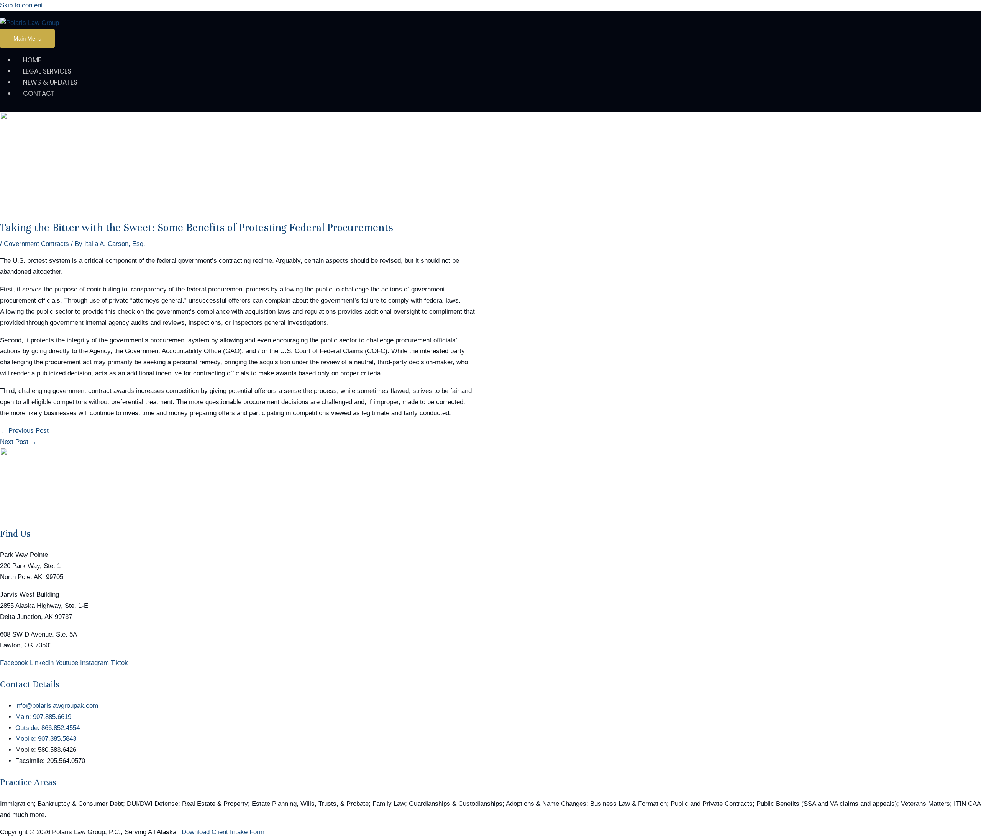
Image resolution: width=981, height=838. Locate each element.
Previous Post (24, 430)
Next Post (18, 441)
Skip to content (21, 5)
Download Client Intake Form (223, 832)
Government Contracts (36, 243)
